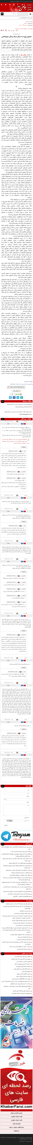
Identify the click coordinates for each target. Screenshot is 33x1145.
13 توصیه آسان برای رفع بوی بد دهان (22, 964)
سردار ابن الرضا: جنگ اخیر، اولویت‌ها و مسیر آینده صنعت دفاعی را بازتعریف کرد (16, 943)
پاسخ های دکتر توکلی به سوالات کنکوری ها (21, 993)
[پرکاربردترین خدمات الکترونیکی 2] (16, 1022)
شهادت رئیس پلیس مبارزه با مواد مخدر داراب (20, 851)
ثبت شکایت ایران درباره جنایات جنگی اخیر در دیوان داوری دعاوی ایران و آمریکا (16, 860)
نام (28, 790)
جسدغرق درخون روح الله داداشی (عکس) (21, 991)
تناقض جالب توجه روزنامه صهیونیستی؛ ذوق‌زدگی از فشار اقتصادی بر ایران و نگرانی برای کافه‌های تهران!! (15, 855)
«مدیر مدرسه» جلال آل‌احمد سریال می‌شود (23, 18)
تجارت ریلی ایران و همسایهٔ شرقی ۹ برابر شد (21, 920)
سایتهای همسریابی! (26, 971)
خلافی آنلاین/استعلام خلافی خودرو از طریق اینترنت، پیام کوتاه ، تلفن (16, 987)
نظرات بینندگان (26, 419)
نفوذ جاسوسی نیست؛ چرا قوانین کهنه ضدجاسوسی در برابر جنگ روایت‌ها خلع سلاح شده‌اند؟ (16, 879)
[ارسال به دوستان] (3, 30)
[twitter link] (10, 397)
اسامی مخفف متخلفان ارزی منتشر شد (22, 913)
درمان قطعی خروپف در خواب (16, 1127)
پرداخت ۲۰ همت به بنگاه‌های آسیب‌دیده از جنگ (20, 946)
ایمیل (28, 796)
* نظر (28, 802)
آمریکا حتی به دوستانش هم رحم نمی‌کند (21, 923)
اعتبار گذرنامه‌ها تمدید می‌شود (24, 937)
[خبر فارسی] (16, 1078)
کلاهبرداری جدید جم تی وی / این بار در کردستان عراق (18, 404)
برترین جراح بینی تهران (16, 1113)
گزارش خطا (16, 391)
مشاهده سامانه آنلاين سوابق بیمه (23, 966)
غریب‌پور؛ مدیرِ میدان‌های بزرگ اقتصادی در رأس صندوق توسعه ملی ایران (15, 848)
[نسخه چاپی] (1, 30)
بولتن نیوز (23, 55)
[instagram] (13, 5)
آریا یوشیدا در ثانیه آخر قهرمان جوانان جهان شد (20, 934)
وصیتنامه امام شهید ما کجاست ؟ (23, 939)
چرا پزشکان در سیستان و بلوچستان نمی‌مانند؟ (20, 873)
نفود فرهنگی (12, 384)
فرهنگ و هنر (23, 29)
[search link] (2, 14)
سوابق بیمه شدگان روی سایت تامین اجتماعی (20, 959)
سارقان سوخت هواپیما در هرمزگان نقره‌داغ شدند (20, 875)
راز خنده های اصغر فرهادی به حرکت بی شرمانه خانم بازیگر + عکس (16, 981)
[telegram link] (17, 397)
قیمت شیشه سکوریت (16, 1117)
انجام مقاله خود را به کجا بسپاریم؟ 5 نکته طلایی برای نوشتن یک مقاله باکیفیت (16, 907)
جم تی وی (24, 384)
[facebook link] (14, 397)
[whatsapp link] (21, 397)
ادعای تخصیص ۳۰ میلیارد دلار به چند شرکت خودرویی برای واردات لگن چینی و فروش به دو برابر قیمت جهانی (16, 917)
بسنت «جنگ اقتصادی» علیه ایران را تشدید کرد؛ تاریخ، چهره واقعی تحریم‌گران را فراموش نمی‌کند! (16, 883)
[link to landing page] (24, 7)
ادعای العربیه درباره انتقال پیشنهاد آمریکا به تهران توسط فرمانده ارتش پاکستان (16, 867)
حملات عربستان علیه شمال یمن (23, 949)
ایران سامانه (22, 1141)
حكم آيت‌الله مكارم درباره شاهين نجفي (22, 969)
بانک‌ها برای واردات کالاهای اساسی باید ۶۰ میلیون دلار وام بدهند (16, 891)
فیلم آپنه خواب (16, 1124)
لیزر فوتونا (16, 1131)
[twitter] (5, 5)
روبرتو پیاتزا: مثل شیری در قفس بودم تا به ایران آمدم (19, 894)
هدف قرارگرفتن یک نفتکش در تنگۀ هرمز (21, 896)
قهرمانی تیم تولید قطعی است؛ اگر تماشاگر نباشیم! (19, 863)
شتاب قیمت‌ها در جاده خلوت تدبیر (23, 925)
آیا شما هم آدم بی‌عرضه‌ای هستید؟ (22, 407)
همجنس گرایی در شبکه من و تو (23, 961)
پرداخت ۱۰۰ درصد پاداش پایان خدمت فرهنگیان (20, 984)
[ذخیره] (6, 30)
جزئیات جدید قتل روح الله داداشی (23, 976)
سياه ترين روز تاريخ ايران (25, 911)
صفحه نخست (30, 29)
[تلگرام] (16, 836)
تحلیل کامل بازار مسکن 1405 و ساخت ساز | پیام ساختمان (18, 904)
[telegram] (9, 5)
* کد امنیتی (26, 817)
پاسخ (8, 423)
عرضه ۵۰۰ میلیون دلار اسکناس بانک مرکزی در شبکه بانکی (18, 870)
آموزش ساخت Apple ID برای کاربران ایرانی (21, 979)
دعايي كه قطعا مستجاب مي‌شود (23, 974)
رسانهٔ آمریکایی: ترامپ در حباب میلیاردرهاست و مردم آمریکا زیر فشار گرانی (16, 888)
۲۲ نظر (25, 23)
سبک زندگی (17, 29)
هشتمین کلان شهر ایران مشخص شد (22, 956)
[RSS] (1, 5)
